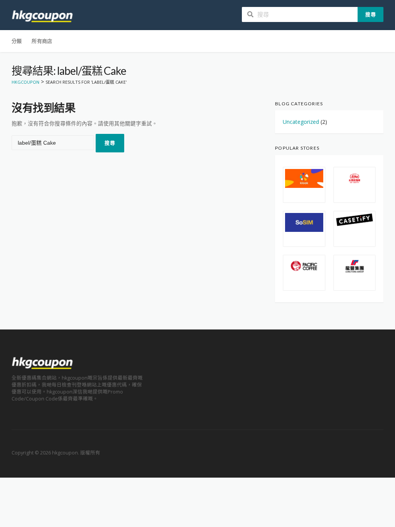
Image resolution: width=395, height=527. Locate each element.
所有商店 (42, 40)
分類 (17, 40)
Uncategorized (301, 121)
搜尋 (370, 14)
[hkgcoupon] (42, 15)
